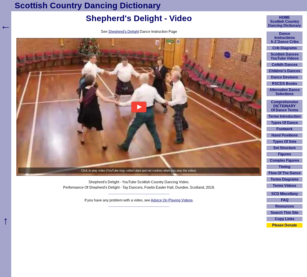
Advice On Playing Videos (172, 200)
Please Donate (284, 225)
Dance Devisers (284, 77)
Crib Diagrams (284, 48)
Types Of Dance (284, 123)
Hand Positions (284, 135)
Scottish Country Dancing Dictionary (88, 5)
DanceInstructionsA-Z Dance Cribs (285, 38)
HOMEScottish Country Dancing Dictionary (284, 21)
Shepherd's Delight (123, 32)
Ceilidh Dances (285, 65)
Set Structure (284, 148)
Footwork (284, 129)
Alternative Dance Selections (284, 92)
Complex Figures (284, 160)
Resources (284, 206)
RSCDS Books (284, 83)
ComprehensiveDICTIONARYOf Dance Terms (284, 106)
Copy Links (284, 219)
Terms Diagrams (284, 179)
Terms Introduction (284, 116)
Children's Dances (284, 71)
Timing (284, 167)
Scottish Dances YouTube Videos (285, 56)
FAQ (284, 200)
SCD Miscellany (284, 194)
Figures (284, 154)
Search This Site (284, 212)
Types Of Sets (284, 141)
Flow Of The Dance (285, 173)
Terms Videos (284, 186)
